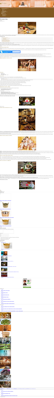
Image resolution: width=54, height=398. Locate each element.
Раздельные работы (4, 11)
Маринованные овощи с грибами (5, 39)
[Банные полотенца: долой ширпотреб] (5, 349)
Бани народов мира (3, 13)
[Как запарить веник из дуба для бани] (5, 324)
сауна (32, 388)
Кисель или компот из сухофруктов (5, 41)
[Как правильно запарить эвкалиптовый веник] (5, 387)
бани (2, 388)
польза (20, 388)
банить (4, 388)
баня (7, 388)
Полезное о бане (3, 15)
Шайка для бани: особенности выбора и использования (7, 217)
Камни (3, 10)
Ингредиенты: (4, 38)
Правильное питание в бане (5, 37)
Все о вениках (3, 12)
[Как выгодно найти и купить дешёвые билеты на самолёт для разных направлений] (4, 260)
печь (19, 388)
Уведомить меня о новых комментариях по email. (5, 238)
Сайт (0, 236)
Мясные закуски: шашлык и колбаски (5, 40)
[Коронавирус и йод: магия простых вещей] (5, 343)
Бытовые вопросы (4, 14)
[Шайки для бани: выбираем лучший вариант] (5, 199)
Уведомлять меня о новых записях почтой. (5, 239)
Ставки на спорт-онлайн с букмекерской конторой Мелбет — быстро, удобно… (8, 266)
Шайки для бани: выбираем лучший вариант (5, 200)
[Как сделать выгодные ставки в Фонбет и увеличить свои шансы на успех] (4, 276)
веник (9, 388)
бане (0, 190)
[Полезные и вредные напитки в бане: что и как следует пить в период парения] (5, 318)
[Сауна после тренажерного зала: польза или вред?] (5, 362)
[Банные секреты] (3, 5)
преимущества (27, 388)
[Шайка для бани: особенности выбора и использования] (5, 216)
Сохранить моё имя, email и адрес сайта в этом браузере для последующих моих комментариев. (10, 237)
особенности (15, 388)
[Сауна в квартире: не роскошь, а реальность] (5, 368)
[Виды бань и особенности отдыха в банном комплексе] (4, 255)
